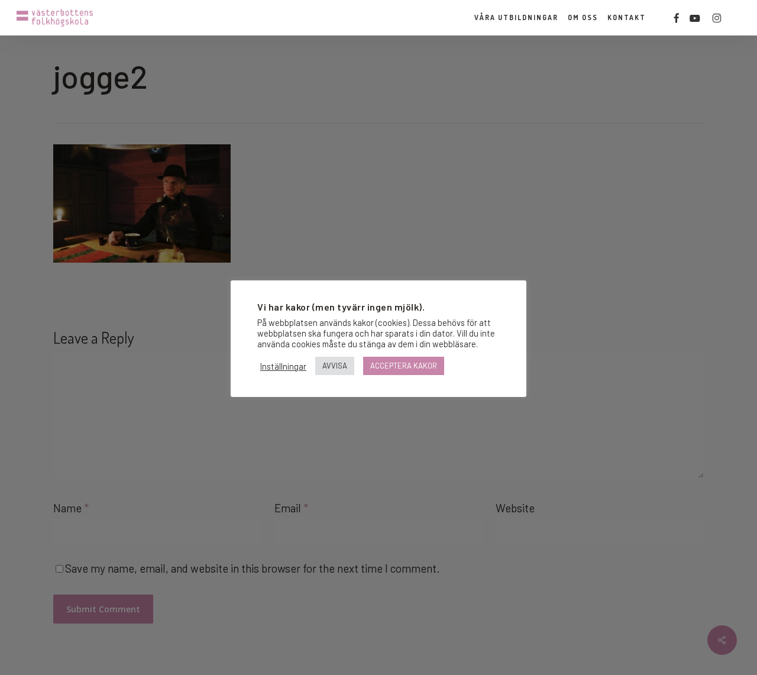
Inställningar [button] (283, 366)
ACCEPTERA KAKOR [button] (403, 365)
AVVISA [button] (334, 365)
